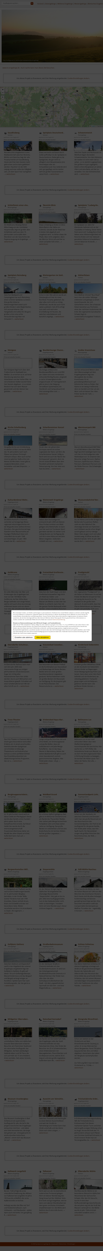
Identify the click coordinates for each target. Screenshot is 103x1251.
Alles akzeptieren (42, 637)
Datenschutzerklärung (59, 619)
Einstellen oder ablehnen (24, 637)
